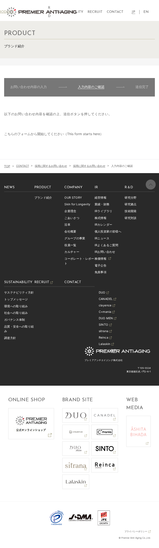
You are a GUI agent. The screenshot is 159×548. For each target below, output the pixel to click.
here (96, 134)
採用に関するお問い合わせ (51, 166)
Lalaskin (104, 344)
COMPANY (27, 12)
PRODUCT (42, 187)
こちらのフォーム (17, 134)
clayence (105, 305)
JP (133, 12)
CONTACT (22, 166)
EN (146, 12)
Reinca (103, 337)
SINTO (103, 324)
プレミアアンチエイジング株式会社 (103, 360)
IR (41, 12)
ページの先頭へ (151, 184)
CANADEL (106, 299)
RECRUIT (95, 12)
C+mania (105, 311)
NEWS (9, 187)
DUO (102, 292)
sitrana (103, 331)
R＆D (49, 12)
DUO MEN (106, 318)
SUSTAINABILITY (69, 12)
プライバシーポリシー (135, 531)
